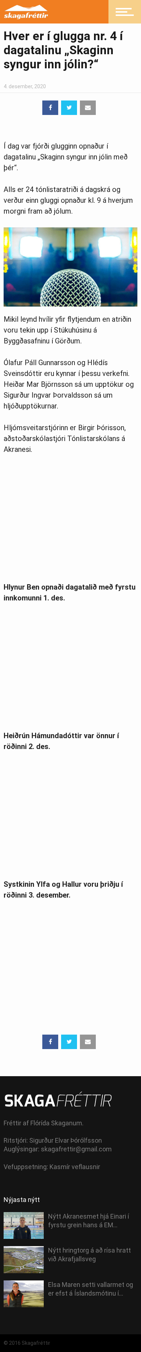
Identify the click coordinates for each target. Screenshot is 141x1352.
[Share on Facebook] (50, 107)
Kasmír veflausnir (75, 1167)
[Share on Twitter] (69, 107)
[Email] (88, 107)
